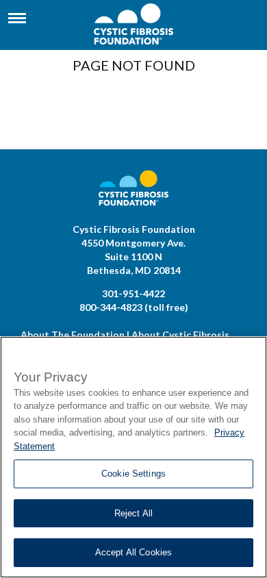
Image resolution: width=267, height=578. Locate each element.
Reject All (133, 513)
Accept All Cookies (133, 552)
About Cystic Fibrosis (180, 334)
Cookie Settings (133, 473)
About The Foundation (73, 334)
